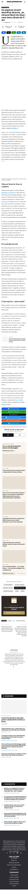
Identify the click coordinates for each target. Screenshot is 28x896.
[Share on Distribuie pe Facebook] (3, 32)
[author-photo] (14, 648)
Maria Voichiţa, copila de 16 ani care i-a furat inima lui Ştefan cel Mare (15, 822)
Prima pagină (14, 858)
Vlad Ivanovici (7, 22)
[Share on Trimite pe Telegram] (19, 32)
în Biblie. (14, 128)
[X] (14, 853)
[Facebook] (14, 667)
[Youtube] (17, 853)
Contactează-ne (14, 869)
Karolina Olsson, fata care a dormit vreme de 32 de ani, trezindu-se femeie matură (14, 806)
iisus (14, 620)
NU (20, 435)
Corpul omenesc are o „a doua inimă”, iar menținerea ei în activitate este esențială (13, 729)
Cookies (14, 867)
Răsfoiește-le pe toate (8, 450)
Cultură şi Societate (19, 584)
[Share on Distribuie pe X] (8, 32)
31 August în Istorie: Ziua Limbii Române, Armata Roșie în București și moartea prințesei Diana (13, 737)
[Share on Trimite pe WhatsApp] (13, 32)
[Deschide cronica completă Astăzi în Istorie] (14, 606)
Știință (17, 591)
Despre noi (14, 860)
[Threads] (20, 853)
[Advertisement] (14, 893)
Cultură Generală (8, 584)
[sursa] (2, 161)
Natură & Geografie (8, 591)
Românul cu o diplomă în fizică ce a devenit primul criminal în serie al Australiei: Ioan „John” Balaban (14, 790)
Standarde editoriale (14, 862)
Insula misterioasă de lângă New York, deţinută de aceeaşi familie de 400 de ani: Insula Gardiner (15, 815)
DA (8, 435)
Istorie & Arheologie (9, 5)
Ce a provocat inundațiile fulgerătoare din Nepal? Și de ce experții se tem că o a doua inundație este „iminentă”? (15, 798)
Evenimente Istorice (8, 587)
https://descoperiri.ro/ (14, 652)
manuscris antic (10, 307)
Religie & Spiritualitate (20, 620)
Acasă (2, 5)
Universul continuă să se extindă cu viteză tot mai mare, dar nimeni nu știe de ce (13, 754)
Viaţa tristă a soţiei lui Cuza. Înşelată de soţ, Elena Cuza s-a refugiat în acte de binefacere (7, 629)
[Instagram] (10, 853)
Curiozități (9, 620)
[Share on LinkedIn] (24, 32)
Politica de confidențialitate (14, 865)
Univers (22, 591)
